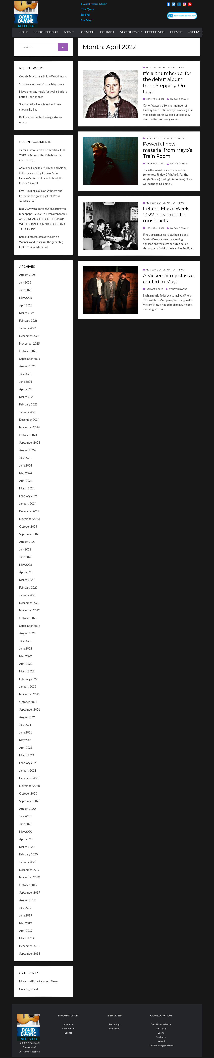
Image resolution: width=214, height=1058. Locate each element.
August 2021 (27, 717)
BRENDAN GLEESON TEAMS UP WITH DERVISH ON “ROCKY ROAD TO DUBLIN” (42, 224)
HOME (24, 31)
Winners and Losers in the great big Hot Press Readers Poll (41, 196)
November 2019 (29, 877)
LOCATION (87, 31)
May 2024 (25, 473)
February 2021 (28, 763)
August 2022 (27, 633)
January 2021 (27, 770)
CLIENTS (176, 31)
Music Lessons (46, 31)
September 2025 (29, 358)
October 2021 (28, 702)
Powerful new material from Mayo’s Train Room (167, 150)
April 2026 (25, 305)
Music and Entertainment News (165, 67)
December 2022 (29, 603)
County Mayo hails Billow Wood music (43, 76)
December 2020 (29, 778)
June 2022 (25, 648)
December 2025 (29, 336)
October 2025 (28, 351)
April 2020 (25, 839)
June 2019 (25, 915)
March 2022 (26, 671)
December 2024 (29, 419)
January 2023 (27, 595)
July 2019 (25, 907)
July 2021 (25, 724)
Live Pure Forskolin (31, 191)
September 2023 (29, 534)
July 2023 (25, 549)
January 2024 (27, 503)
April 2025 (25, 389)
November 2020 (29, 786)
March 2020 (26, 847)
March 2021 (26, 755)
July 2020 (25, 816)
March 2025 (26, 397)
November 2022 (29, 610)
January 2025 (27, 412)
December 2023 (29, 511)
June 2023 (25, 557)
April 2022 (25, 663)
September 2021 (29, 709)
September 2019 (29, 892)
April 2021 (25, 747)
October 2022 (28, 618)
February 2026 (28, 320)
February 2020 (28, 854)
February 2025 (28, 404)
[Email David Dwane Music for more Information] (182, 16)
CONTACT (107, 31)
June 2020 (25, 824)
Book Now (114, 1028)
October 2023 (28, 526)
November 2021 (29, 694)
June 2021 (25, 732)
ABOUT (69, 31)
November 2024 (29, 427)
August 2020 (27, 808)
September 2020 (29, 801)
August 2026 (27, 275)
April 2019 (25, 930)
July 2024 (25, 457)
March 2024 (26, 488)
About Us (68, 1024)
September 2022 (29, 625)
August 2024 (27, 450)
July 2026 (25, 282)
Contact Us (68, 1028)
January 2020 (27, 862)
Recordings (115, 1024)
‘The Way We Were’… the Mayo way (41, 84)
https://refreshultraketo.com (37, 237)
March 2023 (26, 580)
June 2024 (25, 465)
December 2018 (29, 946)
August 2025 (27, 366)
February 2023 (28, 587)
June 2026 (25, 290)
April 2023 (25, 572)
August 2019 (27, 900)
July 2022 (25, 641)
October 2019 (28, 885)
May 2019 (25, 923)
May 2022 (25, 656)
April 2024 (25, 480)
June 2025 (25, 381)
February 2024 (28, 496)
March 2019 (26, 938)
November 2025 (29, 343)
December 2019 (29, 869)
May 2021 (25, 740)
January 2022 (27, 686)
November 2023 (29, 519)
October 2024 (28, 435)
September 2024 (29, 442)
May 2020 (25, 831)
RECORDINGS (155, 31)
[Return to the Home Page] (26, 14)
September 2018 (29, 953)
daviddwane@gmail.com (161, 1045)
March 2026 (26, 313)
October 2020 (28, 793)
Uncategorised (28, 989)
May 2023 (25, 564)
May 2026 (25, 297)
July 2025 (25, 374)
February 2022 (28, 679)
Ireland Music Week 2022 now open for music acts (166, 215)
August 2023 (27, 541)
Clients (68, 1032)
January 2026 (27, 328)
